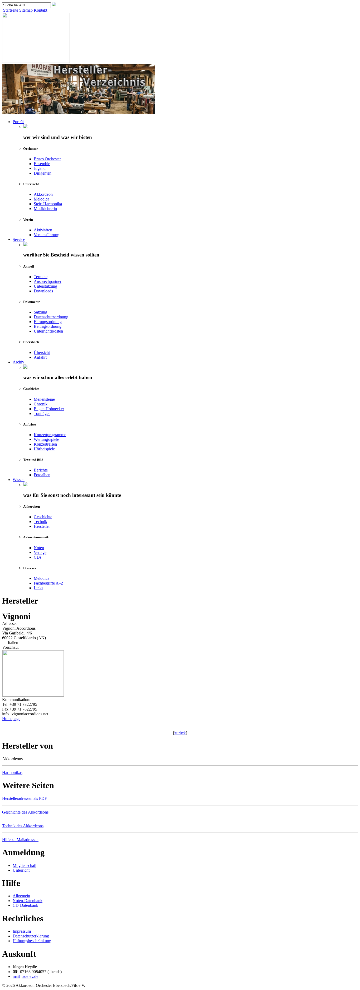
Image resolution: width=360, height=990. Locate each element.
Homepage (11, 718)
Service (19, 239)
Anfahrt (40, 357)
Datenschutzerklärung (31, 936)
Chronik (40, 404)
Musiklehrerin (45, 208)
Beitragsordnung (47, 326)
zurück (180, 733)
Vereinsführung (46, 234)
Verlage (40, 552)
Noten (39, 547)
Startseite (10, 10)
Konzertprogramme (50, 434)
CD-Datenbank (25, 905)
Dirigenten (42, 173)
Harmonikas (12, 772)
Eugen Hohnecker (49, 409)
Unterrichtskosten (48, 331)
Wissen (19, 479)
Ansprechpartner (47, 281)
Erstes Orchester (47, 159)
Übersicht (42, 352)
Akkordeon (43, 194)
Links (38, 588)
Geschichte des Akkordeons (25, 812)
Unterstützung (45, 286)
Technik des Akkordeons (22, 826)
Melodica (41, 199)
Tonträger (42, 413)
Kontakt (40, 10)
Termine (40, 276)
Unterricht (21, 870)
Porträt (18, 121)
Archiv (18, 362)
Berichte (41, 470)
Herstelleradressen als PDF (24, 798)
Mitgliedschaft (24, 865)
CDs (37, 557)
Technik (40, 521)
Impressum (22, 931)
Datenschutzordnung (51, 317)
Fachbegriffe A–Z (49, 583)
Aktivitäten (43, 230)
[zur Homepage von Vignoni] (33, 695)
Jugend (40, 168)
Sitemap (25, 10)
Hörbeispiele (44, 449)
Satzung (40, 312)
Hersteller (42, 526)
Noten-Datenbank (27, 900)
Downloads (43, 291)
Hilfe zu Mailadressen (20, 839)
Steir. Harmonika (48, 204)
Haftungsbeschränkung (32, 940)
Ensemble (42, 163)
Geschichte (43, 517)
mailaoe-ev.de (25, 976)
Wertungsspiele (46, 439)
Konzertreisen (45, 444)
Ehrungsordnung (48, 321)
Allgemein (21, 896)
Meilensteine (44, 399)
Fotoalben (42, 475)
